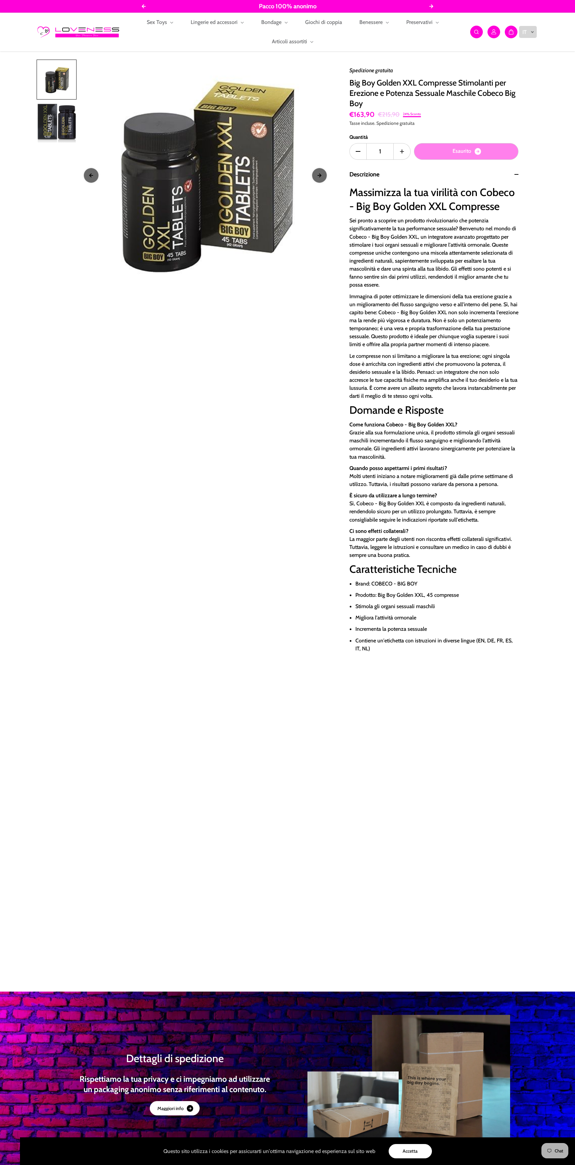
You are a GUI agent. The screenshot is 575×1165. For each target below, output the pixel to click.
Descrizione (364, 174)
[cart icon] (511, 32)
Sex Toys (157, 22)
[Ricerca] (476, 32)
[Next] (319, 175)
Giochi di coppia (323, 22)
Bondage (272, 22)
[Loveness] (78, 32)
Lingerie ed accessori (215, 22)
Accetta (410, 1151)
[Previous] (91, 175)
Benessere (371, 22)
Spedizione (387, 123)
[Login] (493, 32)
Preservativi (420, 22)
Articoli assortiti (290, 41)
